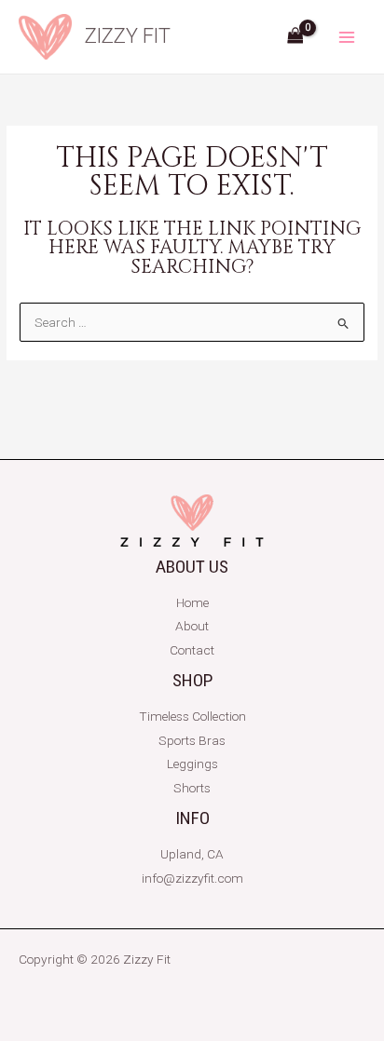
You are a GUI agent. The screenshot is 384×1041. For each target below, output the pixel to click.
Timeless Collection (192, 716)
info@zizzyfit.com (192, 878)
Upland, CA (192, 853)
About (192, 625)
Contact (192, 649)
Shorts (192, 787)
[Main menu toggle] (347, 37)
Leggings (192, 763)
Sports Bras (192, 740)
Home (192, 602)
